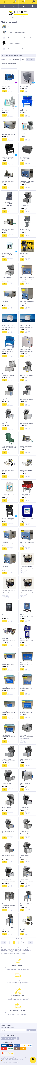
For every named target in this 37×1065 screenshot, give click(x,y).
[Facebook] (5, 1038)
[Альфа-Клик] (4, 1048)
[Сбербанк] (10, 1048)
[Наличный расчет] (17, 1048)
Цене (23, 59)
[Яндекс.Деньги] (23, 1045)
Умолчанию (16, 59)
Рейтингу (29, 59)
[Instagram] (18, 1038)
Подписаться (31, 1030)
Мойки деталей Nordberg (9, 63)
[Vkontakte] (2, 1038)
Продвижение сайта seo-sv (7, 1060)
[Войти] (4, 2)
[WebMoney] (17, 1045)
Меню (13, 6)
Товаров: (3, 59)
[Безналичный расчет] (23, 1048)
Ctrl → (30, 942)
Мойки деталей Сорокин (8, 67)
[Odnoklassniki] (8, 1038)
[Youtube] (14, 1038)
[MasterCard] (10, 1045)
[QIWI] (29, 1045)
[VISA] (4, 1045)
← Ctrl (3, 942)
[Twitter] (11, 1038)
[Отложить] (11, 91)
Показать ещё (18, 938)
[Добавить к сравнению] (8, 91)
